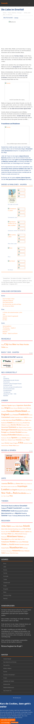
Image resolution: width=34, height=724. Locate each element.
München (30, 489)
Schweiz (19, 435)
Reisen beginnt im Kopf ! (11, 646)
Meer (14, 344)
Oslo (12, 493)
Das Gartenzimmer (8, 302)
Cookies (12, 700)
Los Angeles (13, 489)
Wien (11, 496)
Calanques (20, 529)
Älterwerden (4, 506)
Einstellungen (14, 722)
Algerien (14, 405)
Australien (27, 405)
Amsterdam (4, 483)
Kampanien (22, 531)
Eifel (7, 531)
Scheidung (6, 378)
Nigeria (20, 427)
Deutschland (8, 17)
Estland (11, 414)
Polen (30, 430)
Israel (14, 420)
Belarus (2, 408)
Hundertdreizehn (7, 390)
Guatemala (17, 417)
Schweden (12, 435)
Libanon (3, 425)
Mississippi (25, 533)
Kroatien (25, 422)
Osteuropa (25, 542)
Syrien (2, 440)
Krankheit (25, 511)
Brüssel (14, 483)
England (5, 414)
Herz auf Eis (6, 665)
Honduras (22, 417)
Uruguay (15, 443)
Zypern (17, 445)
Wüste (7, 347)
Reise (4, 592)
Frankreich (24, 414)
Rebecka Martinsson (8, 687)
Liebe (29, 12)
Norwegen (5, 430)
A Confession (6, 330)
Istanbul (9, 486)
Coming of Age (7, 595)
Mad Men (5, 395)
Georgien (30, 414)
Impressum (26, 700)
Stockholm (22, 493)
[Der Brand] (11, 261)
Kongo (21, 422)
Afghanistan (4, 405)
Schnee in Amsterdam (9, 674)
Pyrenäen (22, 544)
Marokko (13, 425)
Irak (2, 420)
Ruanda (8, 432)
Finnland (15, 414)
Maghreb (6, 533)
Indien (26, 417)
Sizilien (7, 547)
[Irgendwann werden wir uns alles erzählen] (12, 223)
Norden (26, 344)
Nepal (27, 425)
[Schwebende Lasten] (12, 209)
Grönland (12, 417)
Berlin (10, 483)
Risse (9, 256)
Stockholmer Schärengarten (6, 550)
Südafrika (24, 437)
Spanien (14, 437)
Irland (7, 420)
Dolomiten (3, 531)
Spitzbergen (25, 547)
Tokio (4, 496)
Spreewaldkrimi (7, 326)
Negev (24, 536)
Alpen (8, 526)
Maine (9, 533)
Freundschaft (17, 508)
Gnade (5, 678)
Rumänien (12, 432)
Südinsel (22, 550)
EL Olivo (5, 320)
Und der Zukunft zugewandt (10, 316)
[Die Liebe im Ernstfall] (12, 195)
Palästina (19, 429)
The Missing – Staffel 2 (9, 328)
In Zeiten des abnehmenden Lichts (12, 312)
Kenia (14, 422)
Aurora (5, 671)
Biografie (5, 589)
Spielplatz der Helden (8, 681)
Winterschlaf (6, 684)
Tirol (14, 553)
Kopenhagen (22, 486)
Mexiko (19, 425)
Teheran (27, 493)
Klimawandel (18, 511)
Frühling (23, 508)
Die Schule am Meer (8, 306)
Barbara (5, 318)
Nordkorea (29, 427)
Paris (15, 493)
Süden (3, 347)
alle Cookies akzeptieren (7, 720)
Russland (18, 432)
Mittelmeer (12, 536)
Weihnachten (22, 515)
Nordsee (13, 542)
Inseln (12, 511)
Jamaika (23, 420)
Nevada (10, 539)
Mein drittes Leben (12, 243)
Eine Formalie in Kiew (8, 299)
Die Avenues (6, 382)
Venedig (7, 496)
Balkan (6, 529)
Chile (27, 408)
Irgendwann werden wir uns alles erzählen (17, 230)
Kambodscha (4, 422)
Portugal (3, 432)
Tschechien (19, 440)
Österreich (13, 430)
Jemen (30, 420)
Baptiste (5, 331)
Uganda (2, 443)
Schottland (4, 435)
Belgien (7, 408)
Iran (4, 420)
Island (10, 420)
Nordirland (25, 427)
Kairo (16, 486)
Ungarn (11, 443)
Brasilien (20, 408)
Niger (17, 427)
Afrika (3, 526)
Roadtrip (24, 513)
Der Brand (10, 269)
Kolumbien (18, 422)
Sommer (4, 515)
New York (6, 493)
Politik (5, 585)
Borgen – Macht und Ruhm (10, 333)
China (30, 408)
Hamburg (5, 486)
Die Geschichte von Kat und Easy (12, 304)
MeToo (13, 513)
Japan (26, 420)
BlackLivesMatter (14, 506)
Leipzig (16, 17)
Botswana (15, 408)
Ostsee (3, 544)
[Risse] (10, 248)
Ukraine (7, 443)
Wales (14, 445)
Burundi (24, 408)
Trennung (19, 12)
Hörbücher (14, 12)
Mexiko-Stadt (25, 489)
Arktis (17, 526)
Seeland (3, 547)
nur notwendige (5, 722)
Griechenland (5, 417)
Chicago (25, 483)
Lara (4, 314)
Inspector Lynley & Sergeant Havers (12, 383)
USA (20, 442)
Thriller (5, 579)
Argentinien (19, 405)
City (4, 14)
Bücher (4, 12)
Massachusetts (19, 533)
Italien (19, 420)
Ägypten (9, 405)
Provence (16, 544)
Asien (20, 526)
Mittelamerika (4, 536)
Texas (11, 553)
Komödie (5, 576)
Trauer (10, 515)
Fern (10, 344)
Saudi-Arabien (24, 432)
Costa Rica (3, 411)
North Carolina (19, 541)
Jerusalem (13, 486)
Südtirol (3, 553)
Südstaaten (27, 550)
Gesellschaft (6, 582)
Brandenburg (15, 529)
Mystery (5, 598)
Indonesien (30, 417)
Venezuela (25, 443)
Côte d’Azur (27, 529)
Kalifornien (15, 531)
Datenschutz (18, 700)
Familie (25, 12)
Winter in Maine (7, 668)
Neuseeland (4, 427)
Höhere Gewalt (7, 658)
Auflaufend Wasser (8, 300)
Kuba (28, 422)
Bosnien (12, 408)
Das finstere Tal (7, 690)
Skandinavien (4, 437)
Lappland (27, 531)
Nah (18, 344)
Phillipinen (26, 429)
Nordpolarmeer (5, 542)
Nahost (20, 536)
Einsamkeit (23, 506)
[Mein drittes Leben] (12, 235)
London (5, 489)
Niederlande (12, 427)
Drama (5, 570)
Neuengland (4, 539)
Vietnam (11, 445)
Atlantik (26, 526)
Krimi (4, 563)
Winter (28, 515)
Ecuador (28, 411)
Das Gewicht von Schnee (9, 662)
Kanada (9, 422)
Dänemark (11, 411)
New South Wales (16, 539)
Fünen (9, 531)
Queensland (26, 544)
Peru (23, 429)
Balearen (3, 529)
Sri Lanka (19, 437)
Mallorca (13, 533)
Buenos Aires (19, 483)
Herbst (27, 508)
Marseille (20, 489)
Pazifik (11, 544)
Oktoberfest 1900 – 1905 (9, 394)
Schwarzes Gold (7, 385)
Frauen (9, 12)
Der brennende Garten (9, 388)
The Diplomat (6, 392)
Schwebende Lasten (12, 217)
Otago (8, 544)
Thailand (10, 440)
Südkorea (28, 437)
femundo (4, 3)
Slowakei (9, 437)
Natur (22, 344)
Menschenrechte (6, 513)
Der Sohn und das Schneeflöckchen (12, 387)
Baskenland (10, 529)
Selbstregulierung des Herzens (11, 380)
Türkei (28, 440)
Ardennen (13, 526)
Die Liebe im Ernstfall (13, 204)
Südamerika (16, 551)
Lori (4, 376)
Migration (18, 513)
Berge (2, 344)
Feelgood (4, 508)
